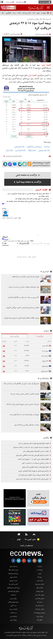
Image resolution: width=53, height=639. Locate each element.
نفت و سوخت (9, 2)
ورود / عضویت (44, 2)
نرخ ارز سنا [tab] (39, 336)
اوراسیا (44, 12)
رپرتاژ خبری (13, 620)
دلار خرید (45, 345)
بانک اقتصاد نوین (20, 150)
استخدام (13, 595)
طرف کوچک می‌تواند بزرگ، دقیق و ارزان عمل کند (34, 475)
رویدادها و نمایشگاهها (13, 588)
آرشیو (39, 573)
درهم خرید (44, 355)
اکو (34, 12)
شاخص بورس (13, 577)
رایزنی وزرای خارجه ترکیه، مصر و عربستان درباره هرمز (32, 479)
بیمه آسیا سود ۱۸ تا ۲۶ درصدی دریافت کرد (30, 25)
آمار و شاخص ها (13, 584)
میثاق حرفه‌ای (40, 591)
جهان (38, 12)
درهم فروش (44, 371)
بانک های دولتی (19, 146)
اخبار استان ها (40, 605)
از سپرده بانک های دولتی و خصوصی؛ (39, 19)
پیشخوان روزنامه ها (39, 612)
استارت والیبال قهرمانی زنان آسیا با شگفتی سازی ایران (32, 455)
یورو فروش (45, 366)
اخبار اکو (39, 602)
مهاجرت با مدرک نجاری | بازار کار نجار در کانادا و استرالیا (31, 447)
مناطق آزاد (40, 620)
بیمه (14, 12)
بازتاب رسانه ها (40, 609)
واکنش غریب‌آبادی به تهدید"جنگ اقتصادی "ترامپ (33, 471)
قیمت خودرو (13, 580)
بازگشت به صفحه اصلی (27, 175)
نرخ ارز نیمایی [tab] (14, 336)
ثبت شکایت (13, 612)
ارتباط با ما (40, 570)
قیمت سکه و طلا (13, 570)
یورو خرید (45, 350)
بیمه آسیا (7, 39)
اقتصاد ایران (32, 75)
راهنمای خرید (13, 609)
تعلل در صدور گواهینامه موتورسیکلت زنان (36, 451)
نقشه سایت (40, 580)
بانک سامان (9, 150)
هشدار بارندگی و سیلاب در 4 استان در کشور (35, 463)
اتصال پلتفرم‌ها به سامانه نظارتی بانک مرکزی (35, 467)
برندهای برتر (13, 616)
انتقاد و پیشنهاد (39, 584)
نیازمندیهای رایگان (13, 602)
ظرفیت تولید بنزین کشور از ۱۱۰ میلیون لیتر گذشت (33, 459)
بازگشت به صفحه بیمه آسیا (28, 182)
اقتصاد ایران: (46, 65)
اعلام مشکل (39, 588)
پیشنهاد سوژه (13, 566)
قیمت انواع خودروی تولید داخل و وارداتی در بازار (33, 443)
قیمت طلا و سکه (20, 2)
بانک (19, 12)
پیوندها (40, 577)
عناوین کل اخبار (39, 595)
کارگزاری (8, 12)
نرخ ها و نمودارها (13, 573)
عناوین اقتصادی (39, 598)
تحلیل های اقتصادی (13, 591)
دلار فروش (45, 360)
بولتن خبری (13, 598)
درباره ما (39, 566)
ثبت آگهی (13, 605)
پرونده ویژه (40, 616)
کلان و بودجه (26, 12)
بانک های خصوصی (44, 150)
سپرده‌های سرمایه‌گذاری (34, 146)
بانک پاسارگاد (32, 150)
